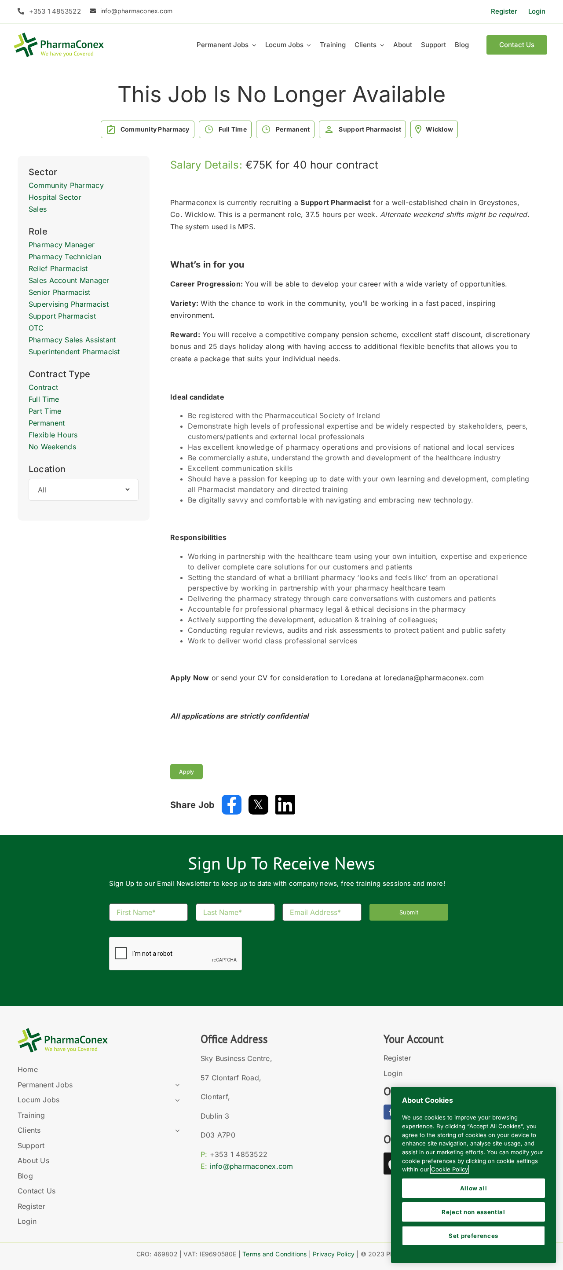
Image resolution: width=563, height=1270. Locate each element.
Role (38, 231)
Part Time (45, 411)
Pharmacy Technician (65, 256)
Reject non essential (473, 1211)
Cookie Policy (449, 1169)
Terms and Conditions (274, 1254)
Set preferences (473, 1235)
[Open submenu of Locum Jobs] (175, 1100)
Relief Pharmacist (58, 268)
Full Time (44, 399)
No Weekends (52, 446)
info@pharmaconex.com (251, 1166)
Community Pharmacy (66, 185)
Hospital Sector (55, 197)
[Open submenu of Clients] (175, 1130)
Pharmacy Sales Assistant (72, 339)
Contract (43, 387)
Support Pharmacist (62, 316)
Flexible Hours (53, 434)
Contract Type (60, 374)
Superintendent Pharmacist (74, 351)
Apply (186, 771)
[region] (473, 1175)
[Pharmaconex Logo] (59, 36)
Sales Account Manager (69, 280)
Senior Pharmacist (60, 292)
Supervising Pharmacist (69, 304)
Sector (43, 172)
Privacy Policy (334, 1254)
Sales (38, 209)
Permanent (47, 422)
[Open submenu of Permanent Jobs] (175, 1085)
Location (47, 469)
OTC (36, 327)
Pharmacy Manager (62, 244)
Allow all (473, 1188)
